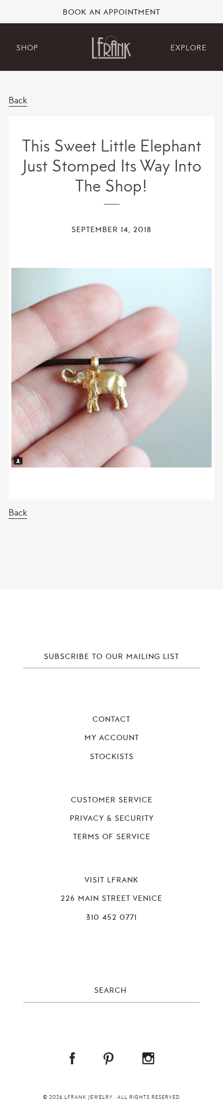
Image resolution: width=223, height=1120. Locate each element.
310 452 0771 (111, 918)
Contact (111, 719)
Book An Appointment (111, 12)
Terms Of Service (111, 837)
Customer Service (112, 800)
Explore (188, 47)
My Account (111, 738)
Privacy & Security (112, 818)
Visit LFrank (111, 880)
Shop (27, 47)
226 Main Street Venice (111, 899)
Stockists (112, 757)
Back (18, 100)
